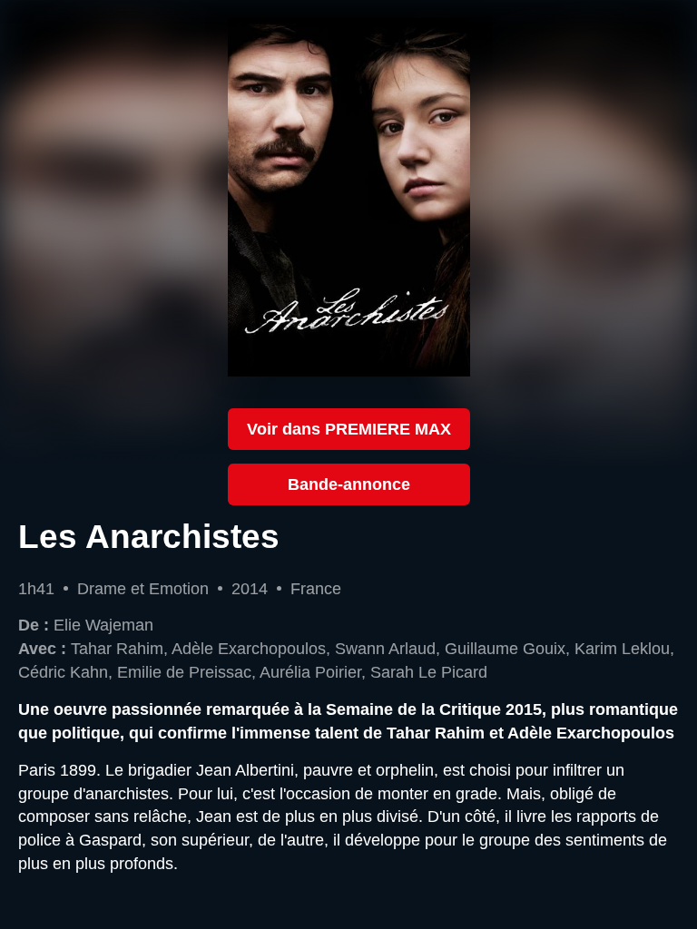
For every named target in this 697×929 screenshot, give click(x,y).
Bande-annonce (349, 484)
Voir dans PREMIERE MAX (349, 428)
